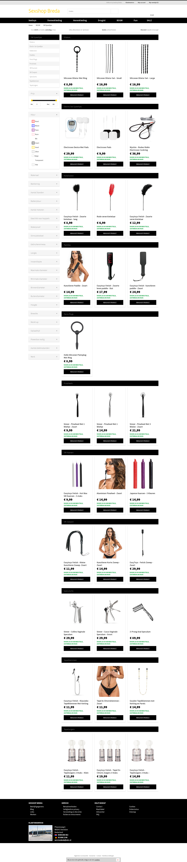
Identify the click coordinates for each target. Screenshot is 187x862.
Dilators (32, 42)
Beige (37, 156)
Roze (37, 134)
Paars (37, 130)
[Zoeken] (114, 11)
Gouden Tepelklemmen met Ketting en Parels (142, 702)
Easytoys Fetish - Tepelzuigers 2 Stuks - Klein (76, 771)
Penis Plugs (33, 59)
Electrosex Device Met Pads (76, 147)
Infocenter (100, 812)
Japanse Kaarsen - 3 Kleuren (142, 493)
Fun (135, 20)
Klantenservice (130, 2)
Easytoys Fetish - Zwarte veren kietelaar (141, 217)
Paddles (32, 55)
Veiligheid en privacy (71, 809)
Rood (37, 121)
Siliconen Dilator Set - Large (142, 78)
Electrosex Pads (104, 147)
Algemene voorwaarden (81, 856)
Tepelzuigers (34, 85)
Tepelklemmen (34, 81)
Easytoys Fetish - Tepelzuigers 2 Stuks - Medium (139, 771)
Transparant (39, 160)
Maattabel (100, 809)
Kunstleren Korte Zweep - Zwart (108, 563)
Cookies (132, 806)
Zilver (37, 152)
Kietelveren (33, 51)
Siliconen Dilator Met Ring (75, 78)
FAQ (97, 814)
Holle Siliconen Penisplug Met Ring (75, 356)
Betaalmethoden (70, 806)
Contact (99, 806)
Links (32, 812)
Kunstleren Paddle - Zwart (75, 285)
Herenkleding (80, 20)
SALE (149, 20)
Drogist (102, 20)
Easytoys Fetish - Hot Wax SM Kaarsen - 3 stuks (75, 494)
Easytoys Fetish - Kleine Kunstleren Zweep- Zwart (75, 563)
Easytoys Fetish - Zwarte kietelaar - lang (75, 217)
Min (32, 104)
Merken (33, 814)
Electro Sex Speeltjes (36, 46)
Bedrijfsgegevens (37, 806)
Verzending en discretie (72, 812)
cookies (97, 860)
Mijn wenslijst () (153, 2)
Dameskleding (54, 20)
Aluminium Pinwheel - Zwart (109, 493)
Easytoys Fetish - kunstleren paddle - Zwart (142, 287)
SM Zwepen (33, 72)
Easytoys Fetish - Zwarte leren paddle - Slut (108, 287)
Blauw (37, 126)
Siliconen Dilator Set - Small (109, 78)
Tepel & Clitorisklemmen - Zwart (108, 702)
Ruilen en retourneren (72, 814)
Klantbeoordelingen (108, 856)
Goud (37, 147)
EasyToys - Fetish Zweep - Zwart (141, 563)
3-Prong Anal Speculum (140, 631)
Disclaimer (92, 856)
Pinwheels (33, 64)
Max (48, 104)
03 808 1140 (62, 837)
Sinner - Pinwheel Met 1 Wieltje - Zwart (74, 425)
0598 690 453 (63, 835)
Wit (36, 139)
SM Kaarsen (33, 68)
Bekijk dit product (77, 95)
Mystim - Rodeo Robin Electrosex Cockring (140, 148)
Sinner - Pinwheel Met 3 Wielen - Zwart (140, 425)
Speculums (33, 77)
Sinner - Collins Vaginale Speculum (74, 633)
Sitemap (132, 812)
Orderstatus (134, 809)
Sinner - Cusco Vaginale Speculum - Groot (107, 633)
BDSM (120, 20)
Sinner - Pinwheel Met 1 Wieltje (107, 425)
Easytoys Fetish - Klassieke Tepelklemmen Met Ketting (76, 702)
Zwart (37, 143)
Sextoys (32, 20)
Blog (32, 809)
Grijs (36, 165)
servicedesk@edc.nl (63, 840)
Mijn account (141, 2)
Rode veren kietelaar (106, 216)
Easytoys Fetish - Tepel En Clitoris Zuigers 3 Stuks (108, 771)
